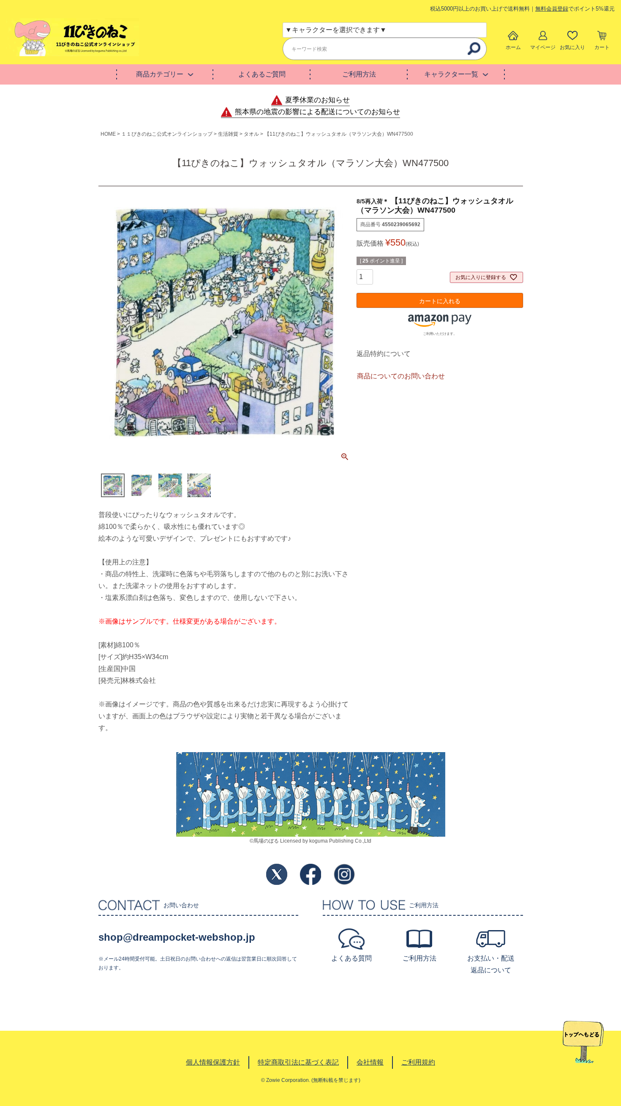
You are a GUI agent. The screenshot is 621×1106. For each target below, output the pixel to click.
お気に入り (572, 47)
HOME (108, 134)
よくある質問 (351, 958)
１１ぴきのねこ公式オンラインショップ (166, 134)
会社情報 (370, 1062)
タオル (251, 134)
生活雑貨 (228, 134)
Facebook (310, 874)
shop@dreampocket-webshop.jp (176, 937)
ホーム (513, 47)
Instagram (344, 874)
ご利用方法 (359, 74)
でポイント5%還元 (575, 8)
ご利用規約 (418, 1062)
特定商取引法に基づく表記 (298, 1062)
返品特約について (384, 353)
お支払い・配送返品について (491, 964)
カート (602, 47)
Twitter (276, 874)
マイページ (543, 47)
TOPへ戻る (583, 1042)
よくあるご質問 (262, 74)
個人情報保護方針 (213, 1062)
